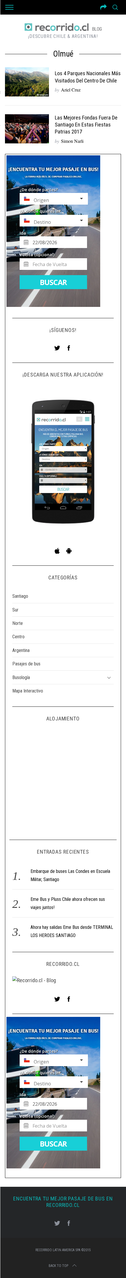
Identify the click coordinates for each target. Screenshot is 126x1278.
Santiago (20, 596)
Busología (21, 677)
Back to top (58, 1266)
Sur (15, 610)
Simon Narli (72, 141)
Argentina (21, 650)
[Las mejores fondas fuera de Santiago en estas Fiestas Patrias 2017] (27, 128)
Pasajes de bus (26, 664)
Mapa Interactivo (27, 691)
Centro (18, 636)
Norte (17, 623)
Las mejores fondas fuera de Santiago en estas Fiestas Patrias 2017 (86, 125)
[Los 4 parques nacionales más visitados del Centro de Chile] (27, 81)
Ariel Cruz (71, 90)
